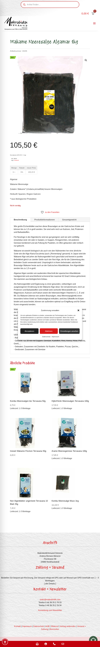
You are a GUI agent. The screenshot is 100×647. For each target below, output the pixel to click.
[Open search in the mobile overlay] (50, 4)
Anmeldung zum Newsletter (50, 610)
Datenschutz (46, 337)
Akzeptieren (29, 331)
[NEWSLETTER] (93, 640)
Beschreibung (20, 220)
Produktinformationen (44, 220)
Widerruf (54, 626)
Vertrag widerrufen (68, 626)
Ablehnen (48, 331)
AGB (47, 626)
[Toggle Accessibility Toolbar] (5, 642)
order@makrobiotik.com (50, 599)
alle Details (50, 584)
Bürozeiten (54, 629)
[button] (78, 310)
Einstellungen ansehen (69, 331)
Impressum (55, 337)
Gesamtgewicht (69, 220)
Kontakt (17, 626)
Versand (16, 160)
